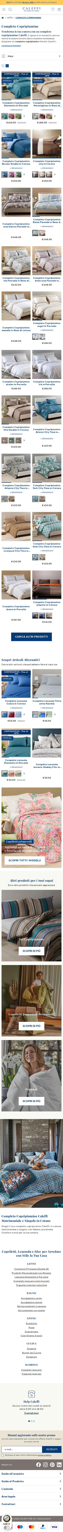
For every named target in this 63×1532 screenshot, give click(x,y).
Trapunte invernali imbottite (31, 1285)
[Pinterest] (52, 1464)
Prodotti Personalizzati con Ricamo (31, 1273)
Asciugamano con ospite (31, 1310)
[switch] (6, 1527)
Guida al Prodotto (13, 1481)
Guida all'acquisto (13, 1473)
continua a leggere (11, 45)
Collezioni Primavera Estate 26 (31, 1269)
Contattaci (31, 1413)
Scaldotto (31, 1323)
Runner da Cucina (31, 1353)
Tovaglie (31, 1348)
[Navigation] (4, 9)
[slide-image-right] (27, 85)
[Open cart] (59, 9)
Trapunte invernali (31, 1374)
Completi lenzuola (31, 1370)
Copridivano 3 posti (31, 1335)
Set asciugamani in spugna (31, 1306)
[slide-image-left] (5, 85)
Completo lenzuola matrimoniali (31, 1281)
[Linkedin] (59, 1464)
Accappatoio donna (31, 1302)
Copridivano (31, 1331)
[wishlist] (53, 9)
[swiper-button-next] (24, 116)
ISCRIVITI (51, 1449)
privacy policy (44, 1455)
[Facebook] (38, 1464)
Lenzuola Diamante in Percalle (31, 1277)
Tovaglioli (31, 1357)
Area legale (8, 1496)
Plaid (31, 1327)
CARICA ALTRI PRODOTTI (31, 636)
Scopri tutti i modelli (25, 860)
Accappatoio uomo (31, 1298)
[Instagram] (45, 1464)
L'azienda (7, 1488)
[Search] (10, 9)
